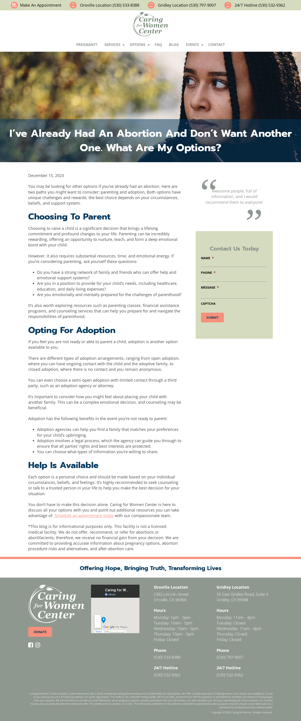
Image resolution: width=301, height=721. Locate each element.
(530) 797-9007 (230, 657)
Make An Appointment (40, 5)
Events (192, 44)
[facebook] (31, 645)
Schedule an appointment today (84, 515)
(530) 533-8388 (167, 657)
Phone (208, 272)
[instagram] (38, 645)
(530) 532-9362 (167, 674)
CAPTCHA (208, 303)
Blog (174, 44)
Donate (40, 632)
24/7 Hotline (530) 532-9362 (260, 5)
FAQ (158, 44)
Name (207, 258)
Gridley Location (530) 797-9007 (187, 5)
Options (137, 44)
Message (210, 287)
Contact (216, 44)
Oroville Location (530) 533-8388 (109, 5)
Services (112, 44)
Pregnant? (86, 44)
